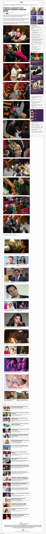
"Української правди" (8, 234)
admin (15, 447)
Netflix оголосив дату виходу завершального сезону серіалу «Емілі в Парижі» (19, 407)
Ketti (15, 415)
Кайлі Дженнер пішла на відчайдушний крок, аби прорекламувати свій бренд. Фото (20, 515)
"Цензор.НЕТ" (15, 234)
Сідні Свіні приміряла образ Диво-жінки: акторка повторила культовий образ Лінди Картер (20, 483)
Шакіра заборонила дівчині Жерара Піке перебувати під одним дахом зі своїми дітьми (33, 22)
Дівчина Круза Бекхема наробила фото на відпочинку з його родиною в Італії (38, 117)
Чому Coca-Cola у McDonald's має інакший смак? (36, 91)
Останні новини (33, 25)
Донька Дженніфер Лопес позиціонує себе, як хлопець (38, 114)
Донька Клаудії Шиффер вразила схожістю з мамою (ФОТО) (19, 459)
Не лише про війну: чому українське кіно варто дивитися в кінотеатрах (19, 424)
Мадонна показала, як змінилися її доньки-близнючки (19, 452)
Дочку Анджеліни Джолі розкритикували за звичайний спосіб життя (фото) (38, 111)
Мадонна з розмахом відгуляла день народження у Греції (20, 494)
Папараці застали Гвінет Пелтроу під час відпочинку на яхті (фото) (36, 76)
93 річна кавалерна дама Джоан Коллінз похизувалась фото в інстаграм (36, 61)
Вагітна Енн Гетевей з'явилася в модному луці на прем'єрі (40, 21)
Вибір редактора (33, 51)
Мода (19, 517)
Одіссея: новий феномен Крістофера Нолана (19, 445)
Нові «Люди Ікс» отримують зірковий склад (19, 471)
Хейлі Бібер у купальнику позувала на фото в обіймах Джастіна (19, 418)
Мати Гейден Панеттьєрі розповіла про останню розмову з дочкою (20, 429)
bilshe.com (22, 523)
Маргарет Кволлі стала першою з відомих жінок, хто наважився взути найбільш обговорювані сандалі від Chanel (20, 435)
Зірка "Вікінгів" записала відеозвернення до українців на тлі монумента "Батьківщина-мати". (20, 478)
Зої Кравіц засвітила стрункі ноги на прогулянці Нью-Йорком (20, 413)
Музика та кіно (20, 447)
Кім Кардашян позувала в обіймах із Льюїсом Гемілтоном (19, 509)
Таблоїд (4, 12)
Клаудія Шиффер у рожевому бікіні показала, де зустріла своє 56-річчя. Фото (20, 441)
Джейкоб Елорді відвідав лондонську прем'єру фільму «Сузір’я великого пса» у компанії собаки (20, 465)
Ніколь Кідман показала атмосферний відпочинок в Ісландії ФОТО (18, 499)
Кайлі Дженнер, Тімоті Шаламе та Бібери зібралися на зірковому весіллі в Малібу (18, 504)
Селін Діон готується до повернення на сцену (19, 488)
